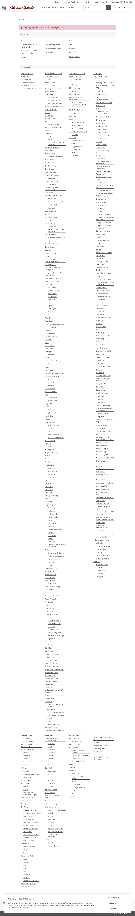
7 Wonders (51, 136)
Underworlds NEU (27, 801)
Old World (24, 807)
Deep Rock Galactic (52, 244)
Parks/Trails (52, 300)
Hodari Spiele (50, 382)
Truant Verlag (50, 676)
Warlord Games (50, 807)
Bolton (50, 746)
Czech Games (50, 223)
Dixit (49, 447)
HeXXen (98, 276)
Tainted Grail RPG (102, 434)
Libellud (48, 444)
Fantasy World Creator (104, 252)
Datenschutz (73, 41)
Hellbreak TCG (74, 94)
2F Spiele (48, 80)
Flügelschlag (52, 293)
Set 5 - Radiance (77, 128)
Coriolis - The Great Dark (104, 135)
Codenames (52, 226)
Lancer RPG (100, 308)
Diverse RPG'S (101, 202)
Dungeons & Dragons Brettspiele (52, 269)
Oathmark (51, 819)
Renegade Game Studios (53, 596)
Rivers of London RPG (103, 366)
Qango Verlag (50, 577)
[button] (115, 7)
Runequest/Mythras (103, 375)
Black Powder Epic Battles (57, 810)
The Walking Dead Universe (102, 467)
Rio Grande (49, 602)
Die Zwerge (52, 511)
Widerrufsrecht (74, 56)
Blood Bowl (25, 844)
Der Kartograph (53, 508)
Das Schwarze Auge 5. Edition (104, 178)
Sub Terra (51, 626)
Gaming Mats (100, 571)
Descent (48, 250)
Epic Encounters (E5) (103, 240)
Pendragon (100, 360)
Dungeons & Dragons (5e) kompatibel (105, 218)
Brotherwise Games (52, 181)
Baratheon (51, 743)
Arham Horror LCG (75, 77)
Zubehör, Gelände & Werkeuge (55, 835)
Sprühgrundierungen (30, 880)
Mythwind (51, 178)
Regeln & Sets (28, 762)
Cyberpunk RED (101, 144)
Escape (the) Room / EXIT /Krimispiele (53, 274)
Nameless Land (101, 348)
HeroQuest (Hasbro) (52, 376)
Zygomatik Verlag (51, 727)
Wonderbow (49, 698)
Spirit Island (52, 535)
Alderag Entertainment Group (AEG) (53, 90)
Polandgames (50, 792)
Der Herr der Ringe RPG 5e (104, 186)
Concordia (48, 214)
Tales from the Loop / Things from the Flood (104, 438)
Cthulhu (99, 141)
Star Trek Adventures (103, 405)
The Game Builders (52, 666)
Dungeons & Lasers (103, 546)
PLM (73, 153)
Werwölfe (48, 695)
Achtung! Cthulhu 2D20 (104, 83)
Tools (74, 791)
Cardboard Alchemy (52, 184)
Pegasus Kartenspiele (55, 529)
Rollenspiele (25, 86)
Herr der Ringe (26, 738)
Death (25, 789)
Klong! (50, 617)
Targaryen (51, 765)
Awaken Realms (50, 154)
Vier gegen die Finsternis (105, 497)
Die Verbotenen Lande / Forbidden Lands (104, 195)
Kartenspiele (27, 80)
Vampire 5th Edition (103, 489)
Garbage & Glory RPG (103, 262)
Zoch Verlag (49, 718)
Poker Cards (52, 562)
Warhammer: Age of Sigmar (55, 804)
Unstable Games (51, 682)
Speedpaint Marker (78, 788)
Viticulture (51, 312)
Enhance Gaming (102, 564)
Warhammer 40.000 (103, 504)
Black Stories (52, 471)
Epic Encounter (101, 549)
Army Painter (73, 770)
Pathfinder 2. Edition (103, 357)
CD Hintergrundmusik (28, 83)
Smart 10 (51, 565)
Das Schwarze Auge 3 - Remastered (104, 167)
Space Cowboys (50, 642)
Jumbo (47, 407)
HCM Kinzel (49, 370)
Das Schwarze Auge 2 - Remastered (104, 162)
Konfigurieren (113, 903)
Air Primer (75, 773)
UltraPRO (75, 156)
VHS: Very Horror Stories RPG (104, 493)
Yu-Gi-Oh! (72, 137)
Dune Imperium (50, 264)
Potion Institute (50, 574)
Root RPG (99, 369)
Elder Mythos (100, 234)
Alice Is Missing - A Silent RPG (105, 87)
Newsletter (49, 53)
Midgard (99, 323)
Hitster (50, 410)
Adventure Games (54, 425)
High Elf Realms (28, 819)
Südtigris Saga (53, 630)
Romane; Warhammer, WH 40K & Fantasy (30, 745)
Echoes (50, 590)
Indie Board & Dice (51, 401)
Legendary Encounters (55, 103)
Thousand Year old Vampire (102, 476)
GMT (46, 342)
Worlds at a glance (102, 537)
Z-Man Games (50, 710)
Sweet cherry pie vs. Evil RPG (104, 421)
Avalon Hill (49, 151)
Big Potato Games (51, 163)
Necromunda (25, 780)
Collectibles (100, 543)
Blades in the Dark (102, 117)
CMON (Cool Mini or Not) (54, 196)
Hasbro (47, 367)
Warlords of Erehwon (55, 831)
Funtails (48, 330)
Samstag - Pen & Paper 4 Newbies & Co (77, 2)
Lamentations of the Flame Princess (103, 304)
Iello (46, 395)
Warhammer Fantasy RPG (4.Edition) (105, 513)
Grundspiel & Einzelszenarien (77, 81)
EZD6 (98, 243)
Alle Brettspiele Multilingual (55, 106)
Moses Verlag (50, 465)
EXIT (49, 431)
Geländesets (25, 887)
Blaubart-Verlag (50, 166)
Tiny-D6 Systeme (102, 480)
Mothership (100, 339)
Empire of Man (28, 816)
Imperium (26, 756)
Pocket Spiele (52, 559)
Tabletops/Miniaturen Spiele (31, 89)
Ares (46, 122)
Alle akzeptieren (113, 897)
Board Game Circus (52, 175)
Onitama (51, 526)
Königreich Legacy (54, 620)
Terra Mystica (52, 309)
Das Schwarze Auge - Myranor (103, 152)
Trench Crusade (50, 801)
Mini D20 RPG (101, 326)
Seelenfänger (100, 390)
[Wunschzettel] (119, 7)
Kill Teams (27, 777)
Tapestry (51, 306)
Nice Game (49, 489)
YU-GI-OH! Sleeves (78, 141)
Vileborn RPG (100, 500)
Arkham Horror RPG (103, 94)
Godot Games (50, 345)
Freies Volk (51, 750)
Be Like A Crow (101, 109)
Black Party (51, 468)
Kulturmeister (50, 440)
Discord (57, 2)
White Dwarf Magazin (28, 884)
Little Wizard (100, 314)
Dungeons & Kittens (103, 231)
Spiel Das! (48, 648)
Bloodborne (52, 199)
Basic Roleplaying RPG (104, 102)
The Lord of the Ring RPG (105, 458)
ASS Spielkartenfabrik (52, 148)
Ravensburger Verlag (52, 587)
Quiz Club (51, 333)
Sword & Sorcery (53, 125)
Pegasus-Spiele (50, 505)
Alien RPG (99, 91)
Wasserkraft (52, 315)
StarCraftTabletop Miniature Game (55, 797)
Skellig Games (50, 639)
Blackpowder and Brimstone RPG (102, 113)
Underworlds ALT (27, 798)
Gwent (50, 139)
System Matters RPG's (103, 431)
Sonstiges (99, 577)
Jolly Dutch (49, 404)
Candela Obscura (102, 126)
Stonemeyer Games (52, 654)
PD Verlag (48, 502)
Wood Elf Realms (29, 841)
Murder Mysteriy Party (55, 437)
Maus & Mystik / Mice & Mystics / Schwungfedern (56, 714)
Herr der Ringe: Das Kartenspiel (76, 98)
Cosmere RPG (101, 138)
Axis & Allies (49, 160)
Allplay (47, 112)
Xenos (25, 759)
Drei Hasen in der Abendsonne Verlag (52, 260)
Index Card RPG (101, 287)
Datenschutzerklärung (21, 907)
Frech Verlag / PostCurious (54, 324)
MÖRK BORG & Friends (104, 336)
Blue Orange (49, 169)
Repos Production (51, 599)
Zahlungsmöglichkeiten (53, 45)
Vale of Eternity (53, 542)
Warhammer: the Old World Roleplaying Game (104, 518)
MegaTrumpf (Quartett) (56, 556)
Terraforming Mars (54, 633)
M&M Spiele (49, 450)
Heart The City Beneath (104, 273)
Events (96, 743)
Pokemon (72, 116)
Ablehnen (113, 908)
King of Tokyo (52, 398)
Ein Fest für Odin (54, 290)
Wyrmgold (48, 701)
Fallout (98, 249)
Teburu (50, 538)
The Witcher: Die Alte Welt (54, 669)
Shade (25, 871)
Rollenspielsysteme (100, 77)
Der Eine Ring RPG (102, 182)
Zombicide (51, 208)
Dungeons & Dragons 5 (104, 223)
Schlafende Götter (54, 623)
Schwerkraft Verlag (51, 614)
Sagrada (50, 532)
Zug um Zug (52, 241)
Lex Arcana (100, 311)
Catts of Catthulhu (102, 129)
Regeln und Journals (30, 828)
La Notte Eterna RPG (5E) (104, 297)
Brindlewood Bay (102, 120)
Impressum (73, 53)
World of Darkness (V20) (104, 534)
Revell (71, 764)
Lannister (51, 756)
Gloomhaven (52, 296)
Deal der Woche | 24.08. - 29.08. (103, 738)
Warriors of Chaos (29, 838)
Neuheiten (98, 752)
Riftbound (72, 119)
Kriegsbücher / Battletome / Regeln (30, 793)
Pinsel (74, 782)
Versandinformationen (53, 49)
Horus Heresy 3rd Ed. (28, 741)
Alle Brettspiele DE (51, 97)
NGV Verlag (49, 486)
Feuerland (48, 284)
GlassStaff (99, 574)
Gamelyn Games (51, 336)
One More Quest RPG (103, 351)
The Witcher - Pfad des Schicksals (56, 143)
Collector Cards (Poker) (56, 553)
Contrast (26, 862)
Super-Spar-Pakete (101, 746)
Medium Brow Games (52, 459)
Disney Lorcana (74, 88)
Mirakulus (48, 462)
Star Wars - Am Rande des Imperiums (104, 409)
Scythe (50, 303)
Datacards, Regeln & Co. (31, 774)
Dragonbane (100, 208)
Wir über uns (49, 41)
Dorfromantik (52, 514)
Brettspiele (25, 77)
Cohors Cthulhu (101, 132)
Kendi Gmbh (49, 416)
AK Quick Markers (78, 741)
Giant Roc (48, 339)
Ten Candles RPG (102, 446)
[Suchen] (108, 7)
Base (25, 859)
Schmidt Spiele (50, 611)
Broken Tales (100, 123)
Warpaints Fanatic (78, 794)
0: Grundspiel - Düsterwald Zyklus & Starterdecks (79, 104)
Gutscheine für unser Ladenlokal (101, 758)
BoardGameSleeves (54, 724)
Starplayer (27, 850)
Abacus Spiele (50, 83)
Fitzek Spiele (52, 474)
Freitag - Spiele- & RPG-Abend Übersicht (109, 2)
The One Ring (101, 452)
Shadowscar (100, 399)
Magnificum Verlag (51, 453)
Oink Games (49, 493)
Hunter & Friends (51, 391)
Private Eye (100, 363)
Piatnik (47, 550)
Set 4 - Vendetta (77, 125)
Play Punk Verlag (51, 568)
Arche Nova (52, 287)
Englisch (75, 85)
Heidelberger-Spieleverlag (54, 373)
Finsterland (100, 259)
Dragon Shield (77, 147)
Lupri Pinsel (73, 747)
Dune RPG (99, 211)
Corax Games (49, 220)
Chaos (25, 753)
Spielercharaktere (102, 558)
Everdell (50, 520)
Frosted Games (50, 327)
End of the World (102, 237)
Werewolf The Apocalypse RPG (101, 527)
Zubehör (48, 721)
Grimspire (48, 352)
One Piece (72, 113)
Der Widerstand (50, 247)
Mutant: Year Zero (102, 342)
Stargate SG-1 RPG (102, 417)
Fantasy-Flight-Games (52, 281)
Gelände (51, 813)
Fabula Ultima (101, 246)
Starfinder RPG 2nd (103, 414)
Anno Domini (52, 86)
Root (46, 605)
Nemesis (48, 480)
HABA (47, 358)
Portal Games (50, 571)
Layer (25, 868)
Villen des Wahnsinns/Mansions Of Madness (54, 690)
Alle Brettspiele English (53, 100)
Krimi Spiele (52, 523)
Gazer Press (100, 265)
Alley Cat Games (51, 109)
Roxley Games (50, 608)
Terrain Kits (27, 831)
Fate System (100, 255)
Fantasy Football (29, 847)
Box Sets (26, 771)
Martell (50, 759)
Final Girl (48, 318)
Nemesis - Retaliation (55, 157)
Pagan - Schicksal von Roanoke (55, 705)
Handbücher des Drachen (102, 269)
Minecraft (51, 593)
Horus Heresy (25, 765)
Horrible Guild (50, 385)
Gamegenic (76, 150)
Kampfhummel (50, 413)
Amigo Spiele (49, 116)
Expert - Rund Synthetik (80, 756)
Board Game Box (51, 172)
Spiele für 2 (49, 651)
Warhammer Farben (28, 856)
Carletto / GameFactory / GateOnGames (53, 188)
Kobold (47, 419)
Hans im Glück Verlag (52, 361)
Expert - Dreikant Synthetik (78, 751)
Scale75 (72, 767)
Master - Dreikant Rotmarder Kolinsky (79, 760)
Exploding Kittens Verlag (53, 278)
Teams (25, 853)
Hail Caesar (52, 816)
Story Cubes (49, 657)
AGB (70, 45)
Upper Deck (49, 685)
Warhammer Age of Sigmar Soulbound (103, 508)
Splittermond (100, 402)
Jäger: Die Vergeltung (103, 291)
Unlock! (50, 645)
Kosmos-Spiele (50, 422)
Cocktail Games (50, 211)
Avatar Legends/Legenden (102, 98)
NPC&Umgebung (102, 555)
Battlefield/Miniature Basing (79, 777)
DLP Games (49, 256)
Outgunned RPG (101, 354)
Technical (26, 874)
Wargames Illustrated (55, 828)
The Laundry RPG (102, 455)
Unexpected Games (52, 679)
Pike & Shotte (52, 822)
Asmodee (48, 133)
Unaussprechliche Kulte (104, 483)
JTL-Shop (124, 913)
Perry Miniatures (51, 789)
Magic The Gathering (76, 110)
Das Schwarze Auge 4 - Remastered (104, 173)
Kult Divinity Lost (102, 294)
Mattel (47, 456)
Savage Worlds (101, 384)
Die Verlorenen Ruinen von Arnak (56, 230)
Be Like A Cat (100, 105)
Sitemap (72, 49)
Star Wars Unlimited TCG (78, 131)
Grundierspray (74, 797)
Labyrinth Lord (101, 300)
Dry (24, 865)
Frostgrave (49, 777)
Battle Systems (53, 843)
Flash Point (49, 321)
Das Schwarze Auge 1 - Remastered (104, 157)
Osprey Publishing (51, 496)
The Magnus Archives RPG (103, 462)
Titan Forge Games (51, 672)
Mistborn (99, 330)
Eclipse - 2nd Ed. (53, 517)
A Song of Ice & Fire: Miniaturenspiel (52, 739)
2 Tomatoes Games (52, 77)
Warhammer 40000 (27, 750)
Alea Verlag (49, 94)
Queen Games (50, 581)
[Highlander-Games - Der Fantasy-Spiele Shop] (18, 7)
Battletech (48, 768)
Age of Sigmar (26, 783)
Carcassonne (52, 364)
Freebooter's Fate (51, 771)
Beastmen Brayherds (30, 810)
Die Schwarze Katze (103, 191)
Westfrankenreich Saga (56, 636)
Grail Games (49, 349)
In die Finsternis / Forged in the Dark (105, 283)
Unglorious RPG (101, 486)
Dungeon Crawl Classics (104, 214)
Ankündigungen (100, 749)
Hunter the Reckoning (103, 279)
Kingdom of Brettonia (30, 822)
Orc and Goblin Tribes (31, 825)
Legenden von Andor (55, 434)
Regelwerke (52, 783)
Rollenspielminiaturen (101, 540)
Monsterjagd (100, 333)
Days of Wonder (50, 235)
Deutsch (50, 379)
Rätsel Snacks (52, 477)
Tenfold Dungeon (102, 449)
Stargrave (51, 786)
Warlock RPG (100, 522)
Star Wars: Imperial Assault (54, 730)
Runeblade (100, 372)
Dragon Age (100, 205)
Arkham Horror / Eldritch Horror (54, 129)
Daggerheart (100, 148)
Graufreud (51, 753)
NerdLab (48, 483)
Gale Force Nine (74, 744)
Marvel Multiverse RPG (104, 317)
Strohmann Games (51, 660)
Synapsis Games (51, 663)
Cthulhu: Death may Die (56, 202)
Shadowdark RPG (102, 393)
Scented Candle (101, 387)
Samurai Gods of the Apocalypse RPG (103, 380)
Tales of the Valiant (103, 443)
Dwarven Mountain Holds (32, 813)
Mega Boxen (52, 584)
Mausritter (100, 320)
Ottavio (47, 499)
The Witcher (100, 472)
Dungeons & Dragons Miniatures (103, 227)
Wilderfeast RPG (101, 531)
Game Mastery (101, 568)
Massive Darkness (54, 205)
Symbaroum (100, 428)
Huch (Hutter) (50, 388)
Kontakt (129, 2)
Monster (99, 552)
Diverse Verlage (50, 253)
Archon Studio (50, 119)
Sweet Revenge (101, 425)
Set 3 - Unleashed (78, 122)
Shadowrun (100, 396)
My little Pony (101, 345)
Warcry (23, 804)
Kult (49, 774)
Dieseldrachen (101, 199)
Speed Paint (76, 785)
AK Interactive (74, 738)
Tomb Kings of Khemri (31, 834)
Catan (50, 428)
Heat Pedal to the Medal (56, 238)
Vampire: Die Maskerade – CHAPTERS (56, 546)
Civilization (49, 193)
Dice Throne (52, 355)
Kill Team (24, 768)
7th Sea (98, 80)
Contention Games (51, 217)
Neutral (50, 762)
